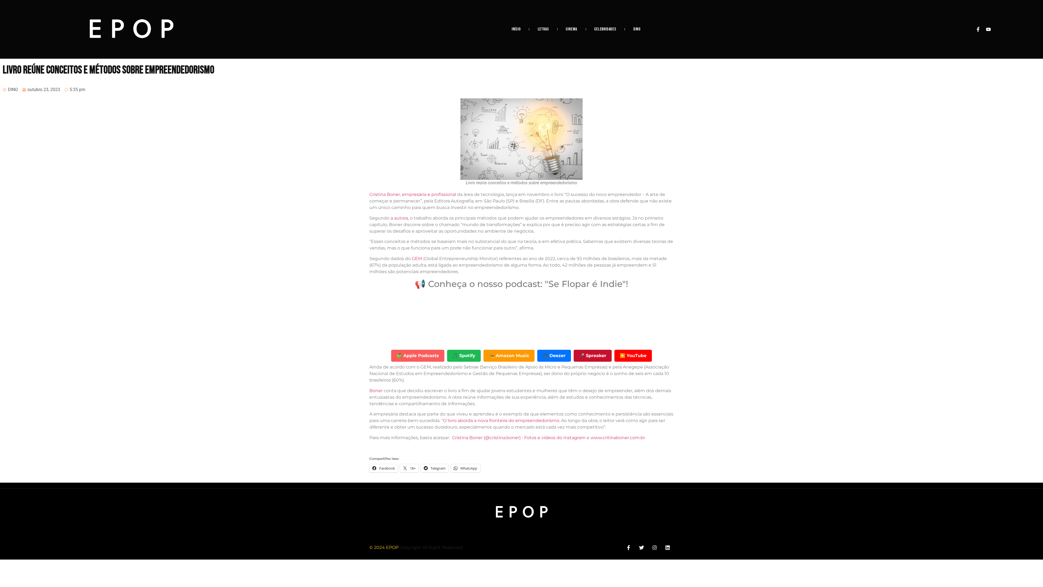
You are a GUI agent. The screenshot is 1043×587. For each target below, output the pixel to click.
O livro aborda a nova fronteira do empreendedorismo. (501, 420)
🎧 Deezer (554, 355)
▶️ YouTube (633, 355)
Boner (376, 390)
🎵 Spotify (464, 355)
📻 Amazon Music (509, 355)
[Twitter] (641, 547)
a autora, (400, 218)
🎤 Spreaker (592, 355)
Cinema (571, 29)
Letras (543, 29)
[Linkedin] (668, 547)
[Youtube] (988, 29)
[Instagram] (655, 547)
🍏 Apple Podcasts (418, 355)
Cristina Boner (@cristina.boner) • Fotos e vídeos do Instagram (519, 437)
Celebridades (605, 29)
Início (516, 29)
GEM (417, 258)
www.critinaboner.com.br (617, 437)
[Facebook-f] (978, 29)
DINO (636, 29)
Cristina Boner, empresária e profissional (413, 194)
